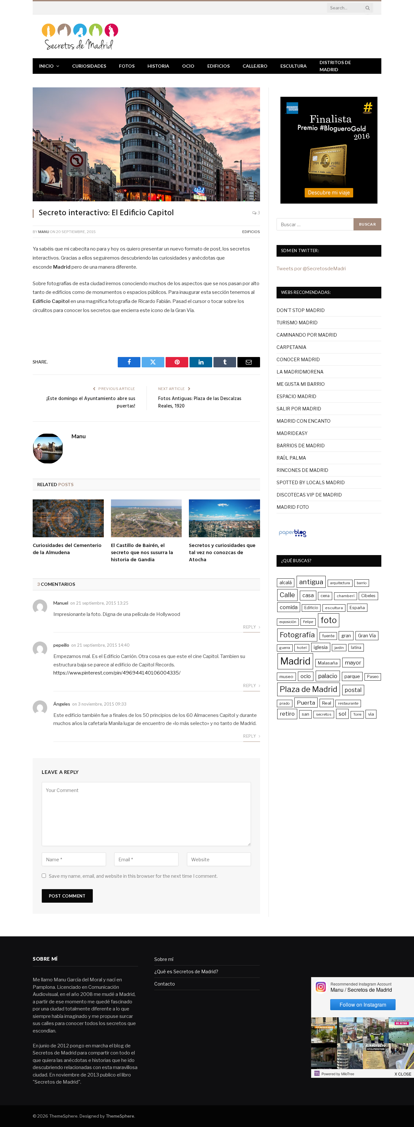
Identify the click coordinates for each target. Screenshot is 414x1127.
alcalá (285, 583)
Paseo (372, 677)
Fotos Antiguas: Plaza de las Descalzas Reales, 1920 (199, 402)
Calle (287, 595)
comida (289, 607)
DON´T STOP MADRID (301, 310)
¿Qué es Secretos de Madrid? (186, 971)
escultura (334, 608)
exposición (287, 622)
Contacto (164, 984)
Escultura (293, 66)
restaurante (348, 703)
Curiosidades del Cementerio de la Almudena (67, 549)
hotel (302, 647)
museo (286, 676)
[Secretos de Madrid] (80, 36)
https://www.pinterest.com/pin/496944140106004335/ (116, 673)
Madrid (295, 661)
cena (325, 595)
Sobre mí (163, 959)
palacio (327, 675)
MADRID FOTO (293, 507)
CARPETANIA (291, 347)
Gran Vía (367, 635)
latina (356, 647)
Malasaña (328, 662)
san (305, 714)
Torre (357, 714)
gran (346, 635)
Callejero (255, 66)
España (357, 607)
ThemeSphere (120, 1116)
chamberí (345, 596)
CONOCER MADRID (298, 359)
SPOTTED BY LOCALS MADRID (311, 482)
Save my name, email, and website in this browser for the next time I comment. (133, 876)
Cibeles (368, 595)
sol (342, 713)
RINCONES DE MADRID (302, 470)
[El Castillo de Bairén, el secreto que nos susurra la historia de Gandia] (146, 518)
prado (284, 703)
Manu (43, 231)
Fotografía (297, 634)
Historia (158, 66)
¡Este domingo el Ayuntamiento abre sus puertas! (90, 402)
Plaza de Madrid (308, 689)
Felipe (308, 621)
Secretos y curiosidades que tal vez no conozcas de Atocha (222, 553)
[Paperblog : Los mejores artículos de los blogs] (293, 537)
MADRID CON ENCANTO (304, 421)
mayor (353, 662)
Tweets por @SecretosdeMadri (311, 269)
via (371, 714)
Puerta (306, 702)
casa (308, 595)
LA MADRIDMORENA (300, 371)
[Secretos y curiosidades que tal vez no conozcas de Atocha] (224, 518)
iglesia (321, 647)
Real (326, 703)
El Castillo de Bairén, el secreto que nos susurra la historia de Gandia (142, 553)
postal (353, 689)
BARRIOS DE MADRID (301, 445)
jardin (339, 647)
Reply (250, 627)
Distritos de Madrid (335, 66)
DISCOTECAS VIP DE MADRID (309, 494)
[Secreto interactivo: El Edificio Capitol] (146, 144)
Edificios (218, 66)
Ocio (188, 66)
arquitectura (340, 583)
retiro (287, 713)
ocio (305, 676)
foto (329, 620)
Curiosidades (89, 66)
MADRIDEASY (292, 433)
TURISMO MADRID (297, 322)
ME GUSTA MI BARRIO (301, 384)
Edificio (311, 608)
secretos (324, 714)
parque (352, 676)
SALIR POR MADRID (299, 408)
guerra (284, 648)
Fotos (127, 66)
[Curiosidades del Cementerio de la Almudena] (68, 518)
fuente (328, 635)
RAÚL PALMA (291, 458)
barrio (361, 583)
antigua (311, 582)
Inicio (46, 66)
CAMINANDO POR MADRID (307, 335)
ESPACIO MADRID (296, 396)
